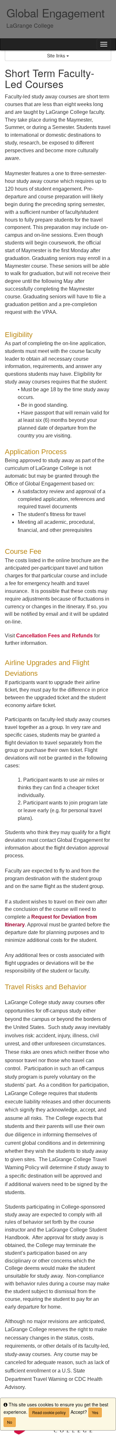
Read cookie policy (49, 1412)
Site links (56, 55)
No (9, 1422)
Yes (95, 1412)
